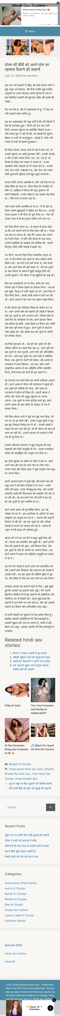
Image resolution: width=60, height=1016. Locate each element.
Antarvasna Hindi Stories (21, 883)
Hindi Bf (10, 961)
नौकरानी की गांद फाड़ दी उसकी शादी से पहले (27, 846)
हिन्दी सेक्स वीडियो (13, 945)
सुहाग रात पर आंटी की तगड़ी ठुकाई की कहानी (27, 835)
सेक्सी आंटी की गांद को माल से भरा (21, 856)
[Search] (50, 807)
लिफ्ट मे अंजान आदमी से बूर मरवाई (29, 653)
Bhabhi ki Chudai (20, 764)
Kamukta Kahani (15, 920)
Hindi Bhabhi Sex (26, 778)
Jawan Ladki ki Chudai (19, 915)
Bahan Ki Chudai (15, 893)
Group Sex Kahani (16, 910)
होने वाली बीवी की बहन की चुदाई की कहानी (30, 788)
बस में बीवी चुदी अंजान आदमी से (20, 851)
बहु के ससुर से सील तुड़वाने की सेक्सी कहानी (30, 783)
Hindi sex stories (15, 953)
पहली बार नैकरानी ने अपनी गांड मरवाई (31, 661)
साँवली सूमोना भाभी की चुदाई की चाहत (31, 657)
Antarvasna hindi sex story (26, 769)
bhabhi (49, 769)
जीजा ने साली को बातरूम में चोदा (21, 840)
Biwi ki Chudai (14, 904)
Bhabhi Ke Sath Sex (17, 773)
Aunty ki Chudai (15, 888)
